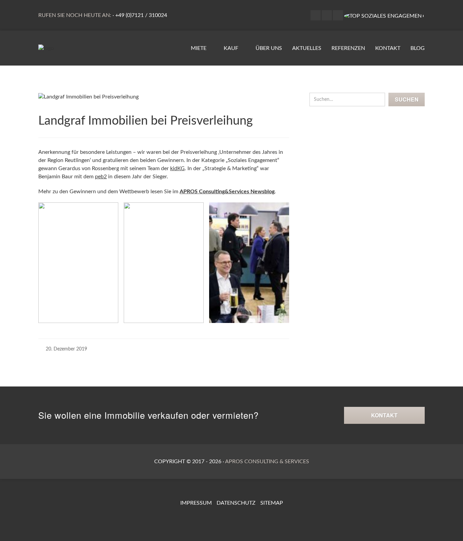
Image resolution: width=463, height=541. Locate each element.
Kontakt (387, 48)
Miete (199, 48)
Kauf (232, 48)
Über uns (269, 48)
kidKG (177, 168)
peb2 (101, 176)
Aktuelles (306, 48)
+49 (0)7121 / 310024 (141, 15)
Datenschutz (236, 503)
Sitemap (271, 503)
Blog (417, 48)
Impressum (196, 503)
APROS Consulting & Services (267, 461)
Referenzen (348, 48)
